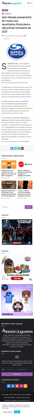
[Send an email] (25, 35)
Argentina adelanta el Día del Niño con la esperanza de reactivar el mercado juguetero (8, 193)
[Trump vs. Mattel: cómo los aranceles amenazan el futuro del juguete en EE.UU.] (25, 185)
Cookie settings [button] (8, 412)
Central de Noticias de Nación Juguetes (14, 35)
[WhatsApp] (18, 148)
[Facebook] (12, 148)
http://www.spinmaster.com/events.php (14, 82)
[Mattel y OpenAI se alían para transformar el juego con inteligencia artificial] (25, 164)
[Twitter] (15, 148)
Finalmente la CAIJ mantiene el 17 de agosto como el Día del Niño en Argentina (8, 173)
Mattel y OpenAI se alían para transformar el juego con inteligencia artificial (25, 173)
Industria (5, 10)
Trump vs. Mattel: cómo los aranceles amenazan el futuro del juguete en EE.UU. (24, 193)
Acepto (17, 412)
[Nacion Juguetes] (11, 3)
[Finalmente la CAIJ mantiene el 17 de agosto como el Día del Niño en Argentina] (8, 164)
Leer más (5, 408)
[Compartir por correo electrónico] (22, 148)
